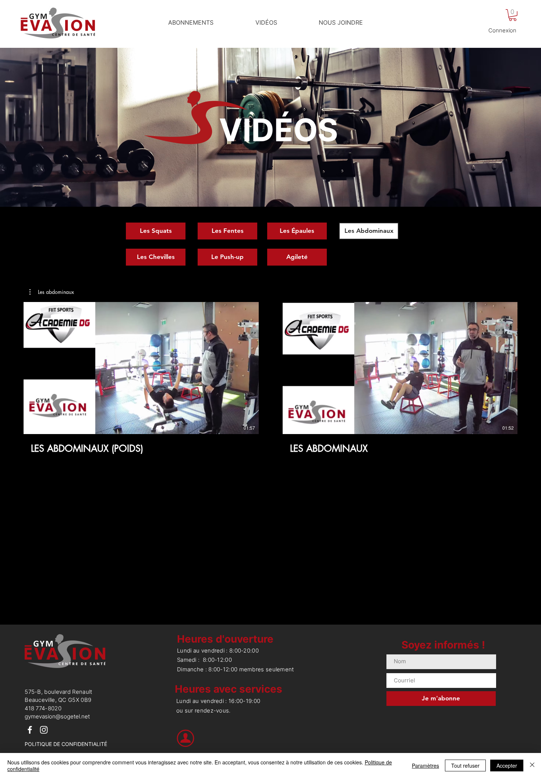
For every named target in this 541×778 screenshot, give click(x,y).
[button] (513, 15)
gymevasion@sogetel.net (57, 716)
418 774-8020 (43, 708)
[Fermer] (532, 765)
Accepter (506, 765)
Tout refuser (465, 765)
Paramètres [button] (425, 765)
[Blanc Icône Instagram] (44, 730)
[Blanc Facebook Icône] (30, 730)
